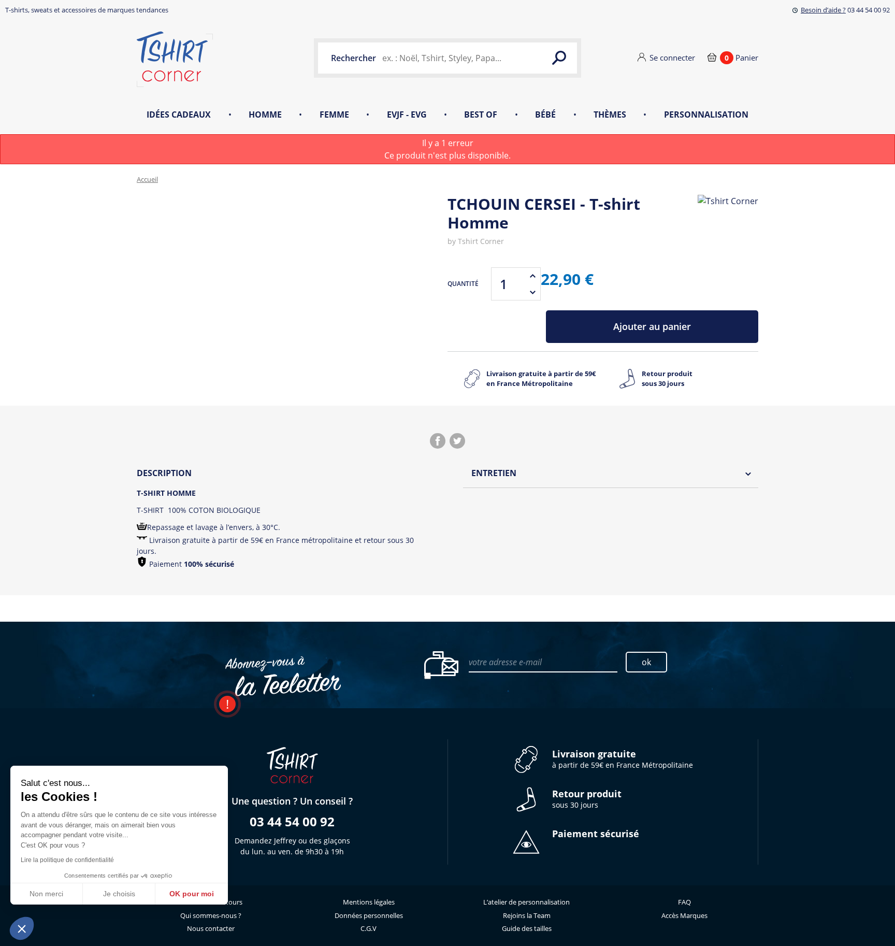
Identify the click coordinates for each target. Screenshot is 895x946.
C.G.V (368, 928)
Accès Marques (684, 915)
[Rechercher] (559, 58)
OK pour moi (191, 894)
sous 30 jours (587, 799)
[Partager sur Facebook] (437, 441)
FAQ (684, 902)
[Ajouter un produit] (532, 275)
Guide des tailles (527, 928)
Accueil (147, 179)
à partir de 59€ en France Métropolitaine (622, 759)
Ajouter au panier (652, 326)
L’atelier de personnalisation (526, 902)
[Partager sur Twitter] (457, 441)
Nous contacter (211, 928)
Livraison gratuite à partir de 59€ (541, 379)
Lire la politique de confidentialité (67, 860)
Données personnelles (369, 915)
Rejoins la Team (527, 915)
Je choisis (119, 894)
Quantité (463, 283)
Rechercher (353, 58)
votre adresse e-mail (505, 662)
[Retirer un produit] (532, 292)
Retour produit (667, 379)
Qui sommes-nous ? (210, 915)
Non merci (46, 894)
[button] (21, 928)
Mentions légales (369, 902)
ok (646, 662)
